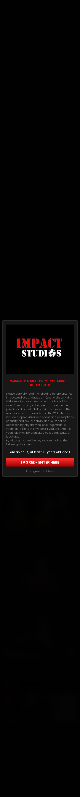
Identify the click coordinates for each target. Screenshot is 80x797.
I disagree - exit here (40, 471)
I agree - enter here (40, 462)
